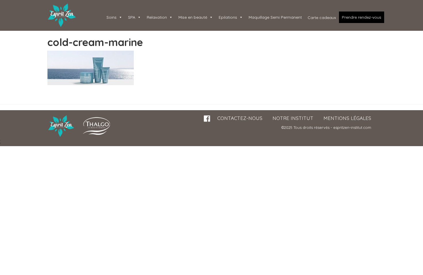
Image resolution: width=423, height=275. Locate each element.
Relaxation (157, 17)
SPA (131, 17)
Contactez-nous (239, 118)
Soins (111, 17)
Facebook (207, 118)
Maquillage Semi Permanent (275, 17)
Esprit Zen (61, 15)
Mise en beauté (192, 17)
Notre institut (293, 118)
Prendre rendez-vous (361, 17)
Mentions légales (347, 118)
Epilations (228, 17)
